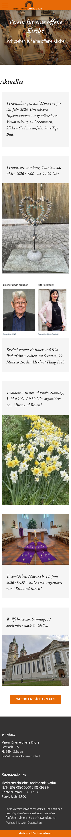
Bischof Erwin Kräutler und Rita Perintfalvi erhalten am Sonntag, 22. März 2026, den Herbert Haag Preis (35, 356)
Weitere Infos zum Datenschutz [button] (24, 822)
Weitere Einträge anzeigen (35, 699)
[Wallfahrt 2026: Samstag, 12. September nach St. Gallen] (35, 660)
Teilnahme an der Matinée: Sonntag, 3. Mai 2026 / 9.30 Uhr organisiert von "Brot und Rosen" (35, 398)
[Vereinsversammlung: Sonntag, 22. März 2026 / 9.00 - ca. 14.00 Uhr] (35, 228)
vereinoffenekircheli (26, 756)
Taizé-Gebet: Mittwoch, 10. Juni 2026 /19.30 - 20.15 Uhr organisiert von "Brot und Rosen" (34, 582)
